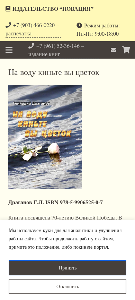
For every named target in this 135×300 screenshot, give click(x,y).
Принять (67, 267)
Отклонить (67, 286)
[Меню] (9, 50)
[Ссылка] (114, 49)
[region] (67, 260)
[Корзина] (126, 50)
